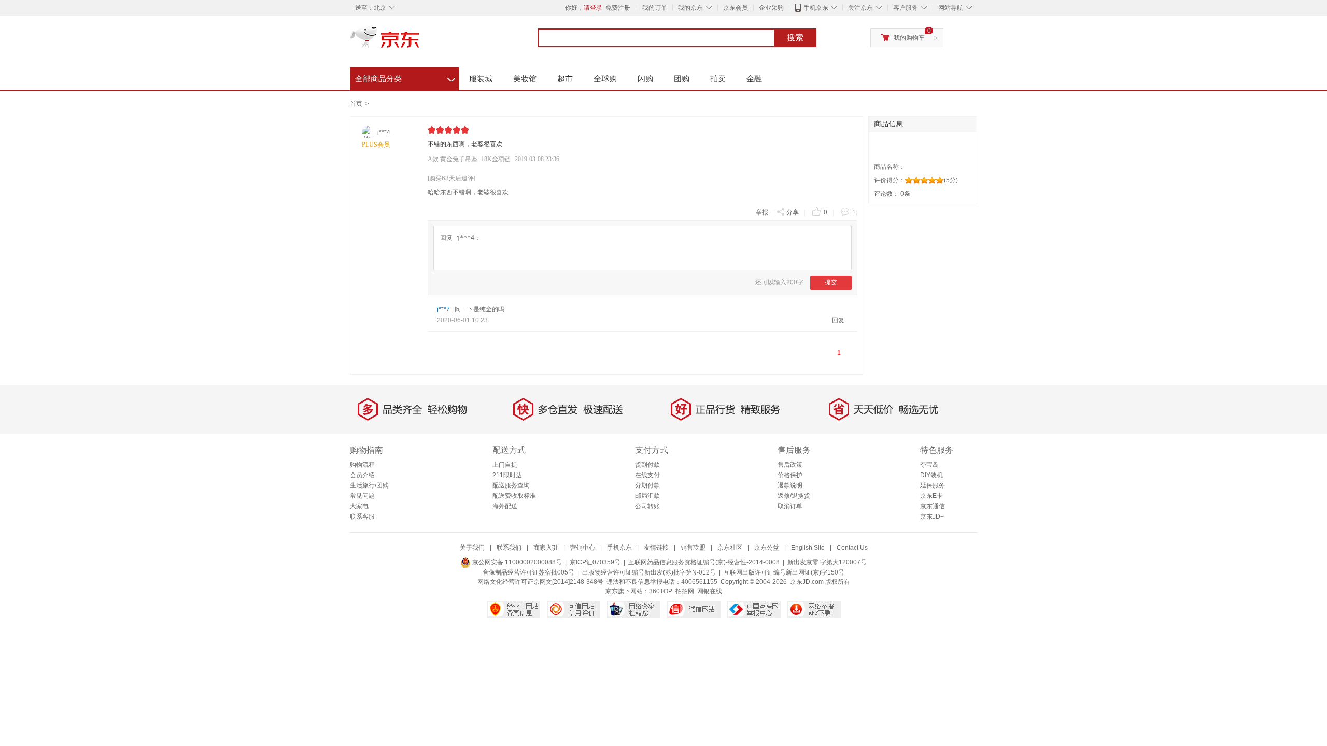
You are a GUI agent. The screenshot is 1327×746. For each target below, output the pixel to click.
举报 (762, 212)
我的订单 (654, 7)
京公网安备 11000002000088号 (516, 562)
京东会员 (735, 7)
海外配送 (504, 506)
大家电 (359, 506)
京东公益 (766, 547)
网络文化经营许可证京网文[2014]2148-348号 (540, 581)
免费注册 (617, 7)
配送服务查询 (511, 485)
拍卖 (718, 78)
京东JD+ (932, 516)
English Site (808, 547)
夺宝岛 (929, 464)
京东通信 (932, 506)
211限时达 (507, 475)
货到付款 (647, 464)
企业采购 (771, 7)
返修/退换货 (794, 495)
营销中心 (582, 547)
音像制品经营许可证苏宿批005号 (528, 572)
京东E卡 (931, 495)
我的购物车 (909, 37)
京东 (420, 41)
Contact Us (852, 547)
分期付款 (647, 485)
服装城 (480, 78)
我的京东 (690, 7)
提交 (831, 282)
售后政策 (790, 464)
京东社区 (729, 547)
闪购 (645, 78)
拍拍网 (684, 591)
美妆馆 (525, 78)
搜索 (795, 37)
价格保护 (790, 475)
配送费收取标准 (514, 495)
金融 (754, 78)
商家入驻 (545, 547)
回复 (838, 320)
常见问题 (362, 495)
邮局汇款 (647, 495)
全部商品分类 (405, 77)
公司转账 (647, 506)
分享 (792, 212)
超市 (565, 78)
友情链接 (656, 547)
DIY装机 (931, 475)
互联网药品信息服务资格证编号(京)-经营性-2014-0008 (704, 562)
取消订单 (790, 506)
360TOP (660, 591)
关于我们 (472, 547)
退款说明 (790, 485)
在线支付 (647, 475)
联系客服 (362, 516)
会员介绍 (362, 475)
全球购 (605, 78)
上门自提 (504, 464)
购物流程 (362, 464)
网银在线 (709, 591)
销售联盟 (693, 547)
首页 (356, 103)
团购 (681, 78)
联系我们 (509, 547)
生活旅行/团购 (369, 485)
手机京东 (815, 7)
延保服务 (932, 485)
